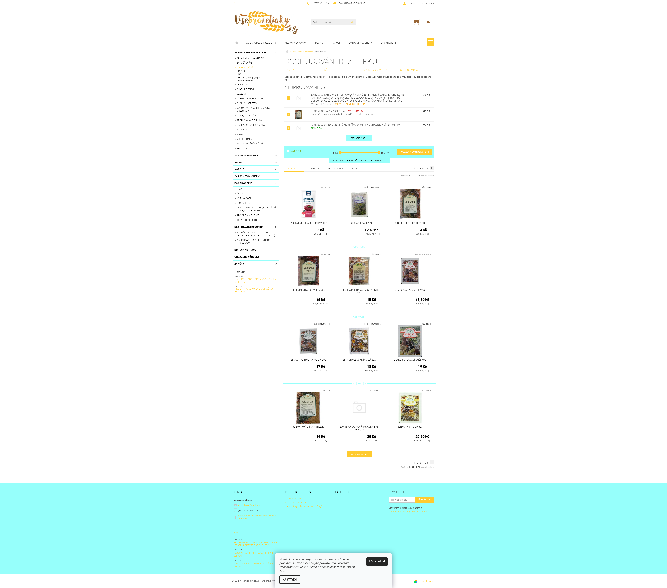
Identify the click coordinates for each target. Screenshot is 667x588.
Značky (239, 263)
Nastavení (289, 579)
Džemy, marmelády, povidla (253, 98)
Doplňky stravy (245, 250)
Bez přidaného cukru (248, 227)
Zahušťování (244, 62)
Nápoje (336, 43)
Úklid (240, 193)
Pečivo (319, 43)
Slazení (241, 94)
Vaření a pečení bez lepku (261, 43)
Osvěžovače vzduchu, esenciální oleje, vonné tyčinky (256, 209)
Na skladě (296, 151)
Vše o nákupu (294, 498)
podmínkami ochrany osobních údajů (408, 511)
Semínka (241, 134)
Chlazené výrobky (247, 256)
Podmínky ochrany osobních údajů (304, 506)
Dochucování (245, 67)
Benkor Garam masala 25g (337, 111)
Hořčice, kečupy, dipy (249, 77)
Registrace (428, 3)
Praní (240, 189)
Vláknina (242, 129)
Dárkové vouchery (360, 43)
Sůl (240, 74)
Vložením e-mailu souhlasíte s (408, 510)
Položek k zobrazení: (414, 152)
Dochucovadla (245, 80)
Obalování (243, 84)
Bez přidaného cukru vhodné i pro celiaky (255, 241)
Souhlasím (377, 561)
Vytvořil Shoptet (426, 581)
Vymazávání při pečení (250, 143)
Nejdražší (313, 168)
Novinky (240, 272)
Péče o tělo (243, 203)
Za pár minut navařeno (250, 58)
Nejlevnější (294, 168)
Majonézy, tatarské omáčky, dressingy (253, 109)
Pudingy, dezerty (247, 103)
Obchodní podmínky (297, 502)
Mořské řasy (244, 139)
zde (281, 570)
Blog (237, 532)
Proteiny (242, 148)
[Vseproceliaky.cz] (266, 23)
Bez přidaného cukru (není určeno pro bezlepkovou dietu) (256, 234)
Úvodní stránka (237, 42)
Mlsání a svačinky (296, 43)
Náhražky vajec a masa (251, 125)
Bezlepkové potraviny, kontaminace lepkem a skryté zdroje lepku (255, 543)
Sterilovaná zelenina (250, 120)
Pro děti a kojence (248, 215)
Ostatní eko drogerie (249, 220)
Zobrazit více (358, 138)
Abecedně (356, 168)
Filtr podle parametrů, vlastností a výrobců (357, 160)
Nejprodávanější (335, 168)
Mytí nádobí (244, 198)
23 (426, 168)
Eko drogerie (388, 43)
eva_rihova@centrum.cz (250, 505)
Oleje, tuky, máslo (248, 115)
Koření (241, 71)
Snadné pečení (245, 89)
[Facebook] (234, 3)
